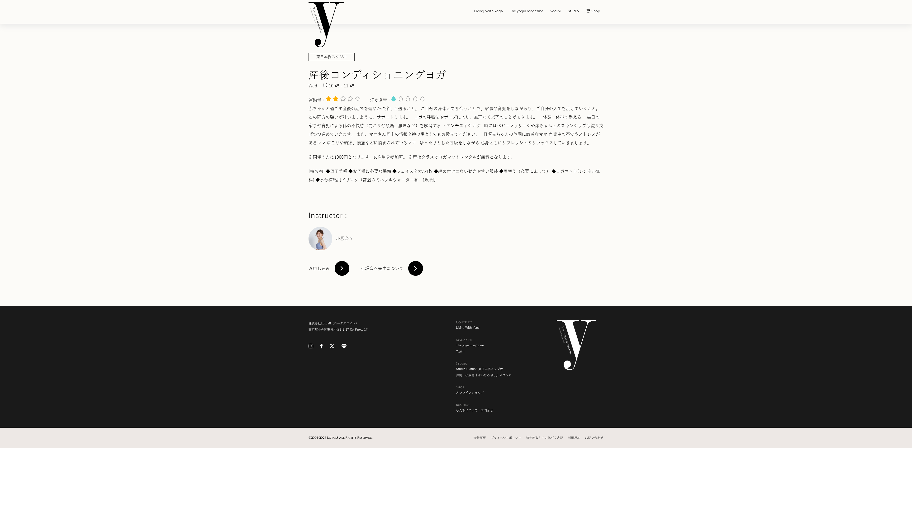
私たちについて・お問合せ (474, 410)
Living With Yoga (488, 11)
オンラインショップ (470, 392)
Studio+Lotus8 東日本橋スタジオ (479, 368)
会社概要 (480, 437)
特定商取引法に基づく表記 (544, 437)
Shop (595, 11)
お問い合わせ (594, 437)
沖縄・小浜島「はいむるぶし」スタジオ (484, 375)
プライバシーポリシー (506, 437)
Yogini (555, 11)
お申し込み (319, 268)
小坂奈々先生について (382, 268)
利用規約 (574, 437)
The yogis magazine (526, 11)
